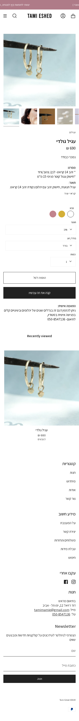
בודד (65, 245)
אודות (72, 490)
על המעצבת (68, 523)
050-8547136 (61, 614)
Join (39, 679)
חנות (73, 472)
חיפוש (72, 557)
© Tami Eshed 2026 (68, 700)
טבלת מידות (68, 549)
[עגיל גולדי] (11, 116)
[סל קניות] (73, 16)
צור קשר (71, 498)
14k (65, 229)
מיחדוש (71, 481)
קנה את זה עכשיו (39, 292)
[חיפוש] (14, 16)
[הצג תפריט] (6, 16)
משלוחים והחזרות (65, 540)
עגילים (72, 132)
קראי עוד (70, 193)
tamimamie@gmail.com (51, 610)
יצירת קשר (69, 531)
